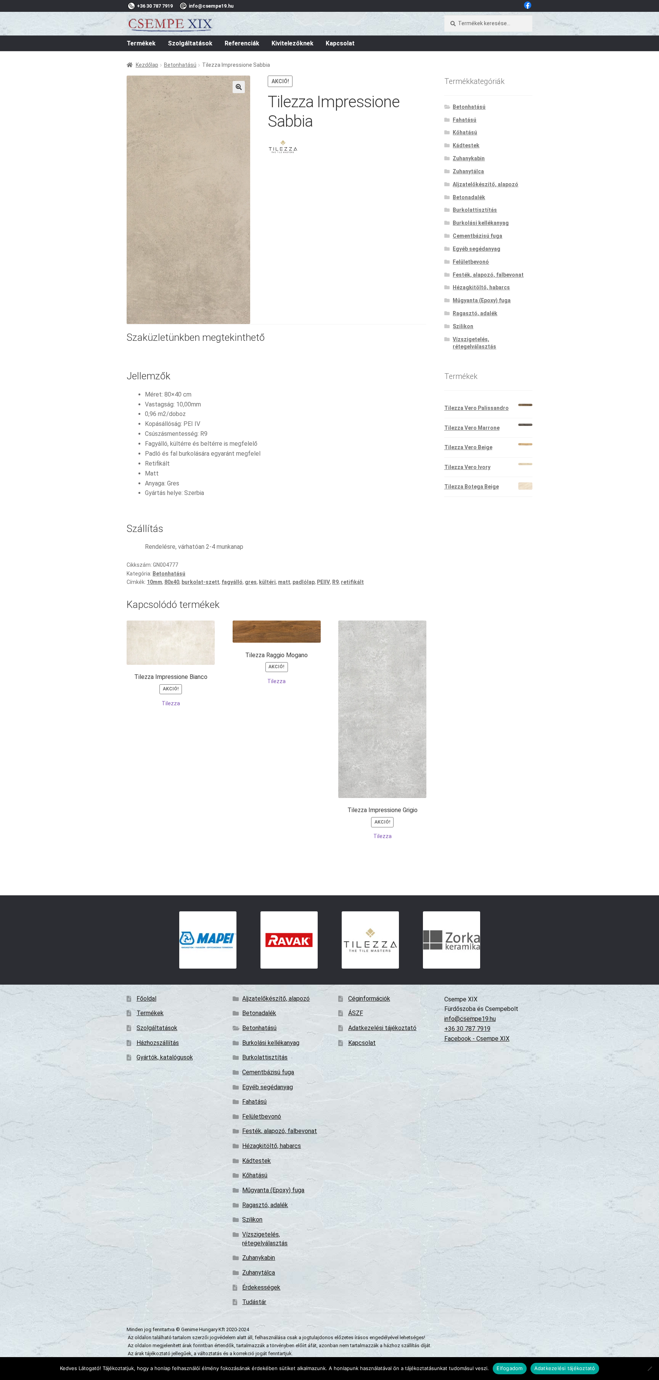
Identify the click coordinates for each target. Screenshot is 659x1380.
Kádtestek (466, 145)
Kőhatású (465, 132)
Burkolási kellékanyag (481, 223)
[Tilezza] (283, 146)
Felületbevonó (471, 262)
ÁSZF (355, 1013)
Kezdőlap (147, 65)
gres (251, 582)
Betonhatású (180, 65)
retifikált (352, 582)
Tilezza (171, 703)
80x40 (171, 582)
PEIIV (323, 582)
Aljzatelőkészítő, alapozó (485, 184)
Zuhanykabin (469, 158)
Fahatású (464, 120)
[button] (239, 87)
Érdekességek (261, 1287)
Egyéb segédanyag (476, 249)
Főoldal (146, 998)
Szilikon (463, 326)
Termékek (141, 43)
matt (284, 582)
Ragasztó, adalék (475, 313)
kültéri (267, 582)
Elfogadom (509, 1368)
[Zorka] (451, 940)
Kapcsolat (340, 43)
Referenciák (242, 43)
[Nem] (649, 1368)
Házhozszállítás (158, 1042)
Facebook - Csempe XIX (477, 1038)
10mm (154, 582)
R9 (335, 582)
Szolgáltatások (190, 43)
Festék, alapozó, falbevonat (488, 275)
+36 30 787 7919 (467, 1028)
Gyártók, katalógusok (165, 1057)
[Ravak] (289, 940)
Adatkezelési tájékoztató (382, 1028)
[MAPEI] (207, 940)
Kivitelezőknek (292, 43)
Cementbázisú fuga (477, 236)
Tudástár (254, 1302)
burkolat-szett (200, 582)
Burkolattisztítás (475, 210)
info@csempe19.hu (470, 1018)
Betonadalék (469, 197)
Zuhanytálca (468, 171)
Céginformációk (369, 998)
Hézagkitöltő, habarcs (481, 287)
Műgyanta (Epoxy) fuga (482, 300)
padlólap (304, 582)
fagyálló (232, 582)
